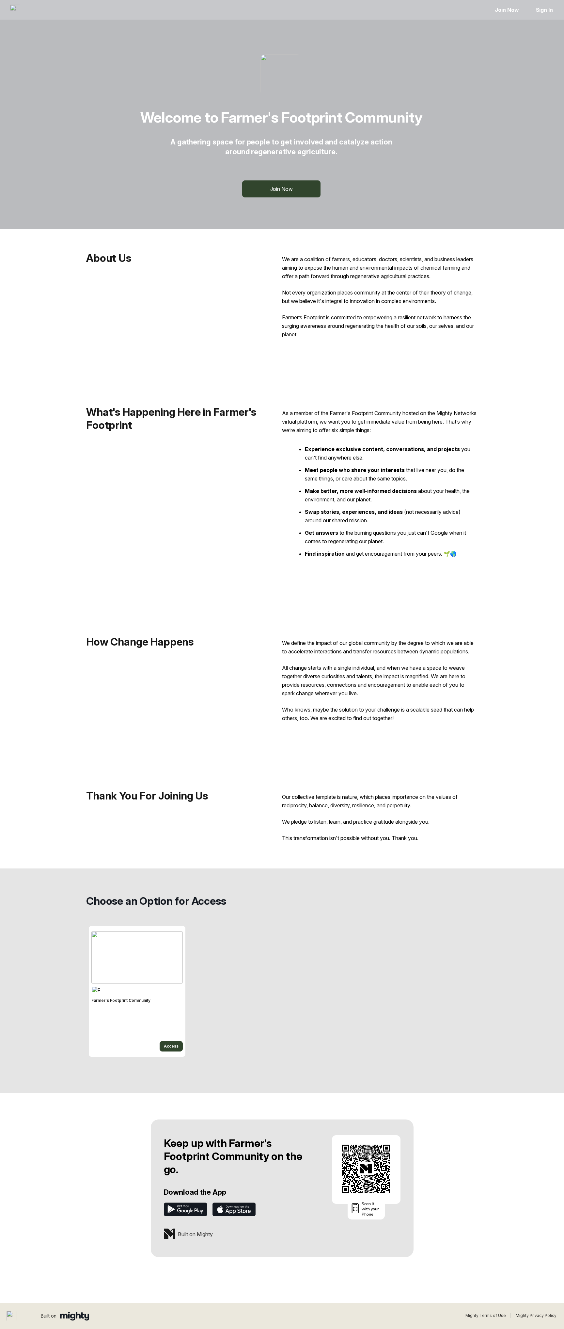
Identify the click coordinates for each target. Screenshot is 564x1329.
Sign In (544, 10)
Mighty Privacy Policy (536, 1315)
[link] (137, 991)
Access (171, 1046)
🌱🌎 (450, 553)
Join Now (507, 10)
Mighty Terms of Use (485, 1315)
